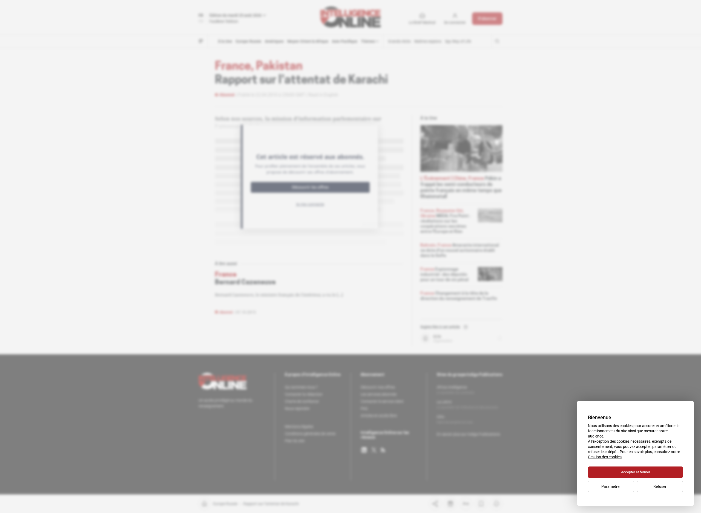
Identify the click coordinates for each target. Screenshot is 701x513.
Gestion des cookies (605, 457)
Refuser (659, 486)
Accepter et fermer (635, 472)
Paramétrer (611, 486)
